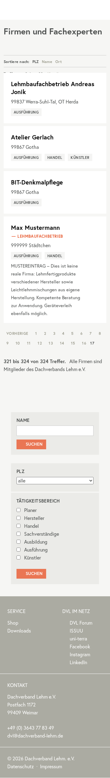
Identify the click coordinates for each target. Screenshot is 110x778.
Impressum (51, 766)
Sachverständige (41, 534)
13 (51, 343)
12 (40, 343)
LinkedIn (78, 662)
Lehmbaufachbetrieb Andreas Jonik (52, 88)
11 (29, 343)
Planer (30, 510)
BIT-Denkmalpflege (37, 182)
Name (47, 61)
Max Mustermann (35, 227)
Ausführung (36, 550)
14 (62, 343)
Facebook (80, 646)
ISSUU (76, 631)
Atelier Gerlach (32, 137)
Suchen (31, 444)
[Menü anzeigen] (99, 10)
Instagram (80, 654)
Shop (12, 623)
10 (18, 343)
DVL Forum (81, 623)
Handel (31, 526)
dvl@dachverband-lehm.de (35, 736)
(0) (30, 728)
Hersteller (34, 518)
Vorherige (17, 333)
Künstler (32, 558)
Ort (58, 61)
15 (73, 343)
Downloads (19, 631)
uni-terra (78, 639)
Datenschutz (20, 766)
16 (84, 343)
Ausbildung (35, 542)
